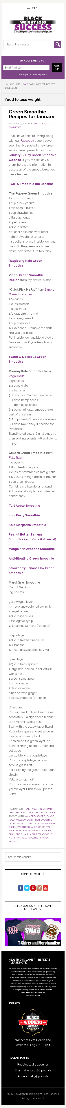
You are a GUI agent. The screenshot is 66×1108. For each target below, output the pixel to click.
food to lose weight (21, 820)
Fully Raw (15, 457)
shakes (44, 837)
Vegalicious (16, 376)
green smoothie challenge (25, 827)
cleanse (49, 816)
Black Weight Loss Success (33, 24)
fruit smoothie (43, 820)
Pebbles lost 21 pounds (33, 1064)
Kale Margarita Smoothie (27, 525)
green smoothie (46, 823)
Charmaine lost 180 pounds (33, 1070)
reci (36, 837)
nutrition (14, 837)
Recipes (52, 812)
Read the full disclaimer (33, 993)
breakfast (37, 816)
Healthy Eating (33, 809)
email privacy (40, 74)
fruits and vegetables (22, 823)
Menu (35, 7)
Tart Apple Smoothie (24, 505)
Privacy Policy (33, 996)
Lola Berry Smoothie (24, 515)
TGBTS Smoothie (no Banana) (31, 184)
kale (25, 834)
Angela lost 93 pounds (33, 1076)
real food (27, 837)
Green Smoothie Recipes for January (31, 114)
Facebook (27, 140)
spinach (13, 841)
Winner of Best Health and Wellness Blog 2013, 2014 (33, 1042)
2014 (27, 816)
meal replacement (41, 834)
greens (35, 830)
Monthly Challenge (35, 812)
